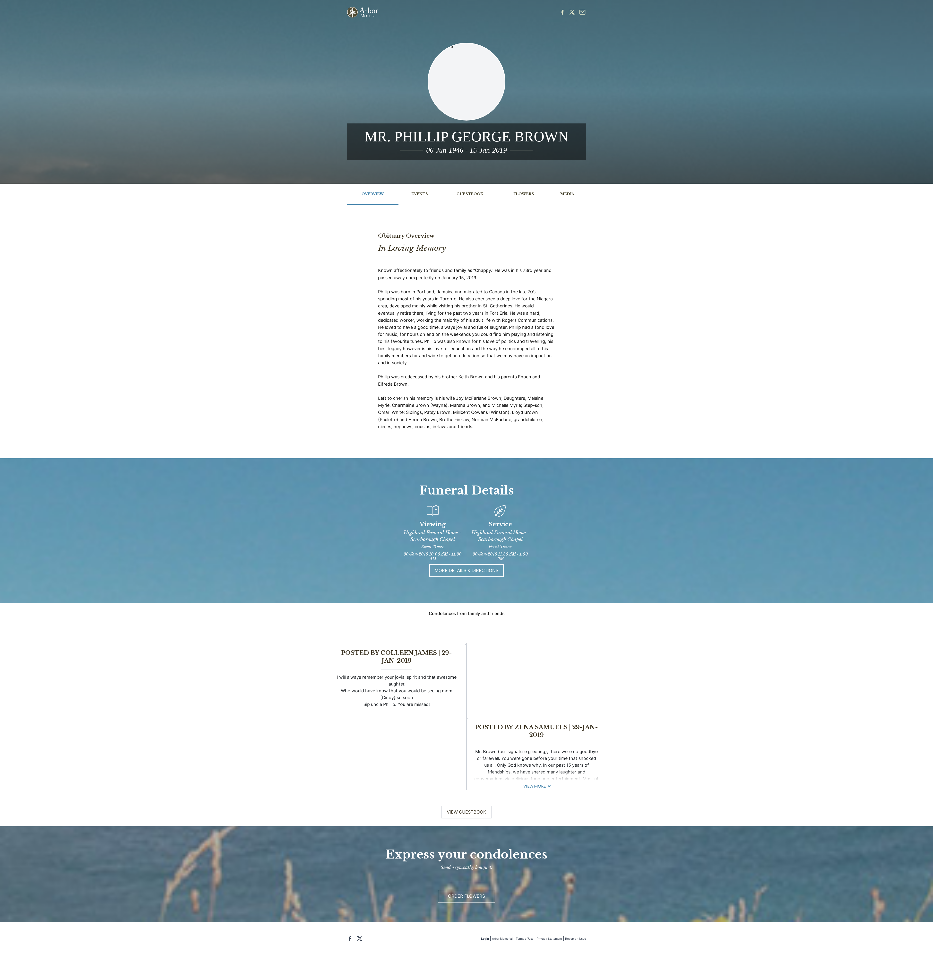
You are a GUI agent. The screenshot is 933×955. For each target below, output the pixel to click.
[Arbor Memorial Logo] (362, 12)
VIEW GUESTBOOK (466, 812)
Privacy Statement (549, 938)
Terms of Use (525, 938)
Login (485, 938)
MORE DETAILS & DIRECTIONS (466, 570)
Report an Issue (575, 938)
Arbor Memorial (502, 938)
